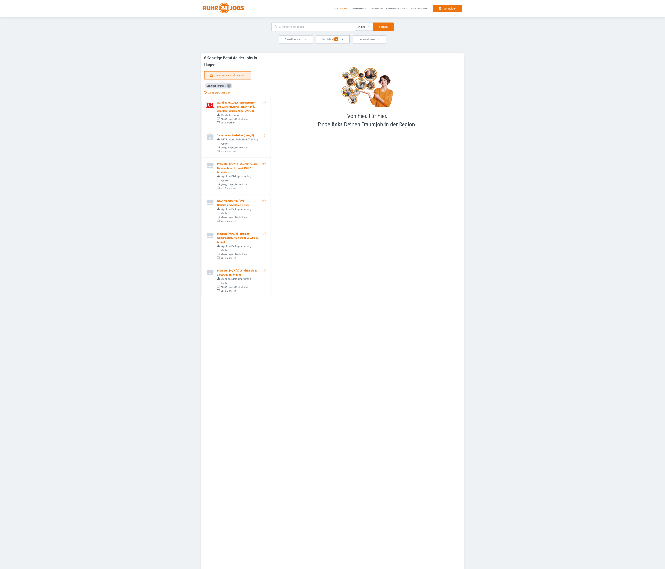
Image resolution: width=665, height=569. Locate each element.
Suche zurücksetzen (218, 92)
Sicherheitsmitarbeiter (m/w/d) (235, 135)
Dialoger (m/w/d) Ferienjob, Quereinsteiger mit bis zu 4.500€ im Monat (238, 238)
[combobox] (313, 27)
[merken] (264, 102)
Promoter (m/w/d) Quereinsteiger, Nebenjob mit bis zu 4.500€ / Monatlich (237, 168)
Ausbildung (377, 8)
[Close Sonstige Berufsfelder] (229, 86)
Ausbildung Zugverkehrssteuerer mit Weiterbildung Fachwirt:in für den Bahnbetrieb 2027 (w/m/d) (236, 107)
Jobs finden (341, 8)
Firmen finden (359, 8)
